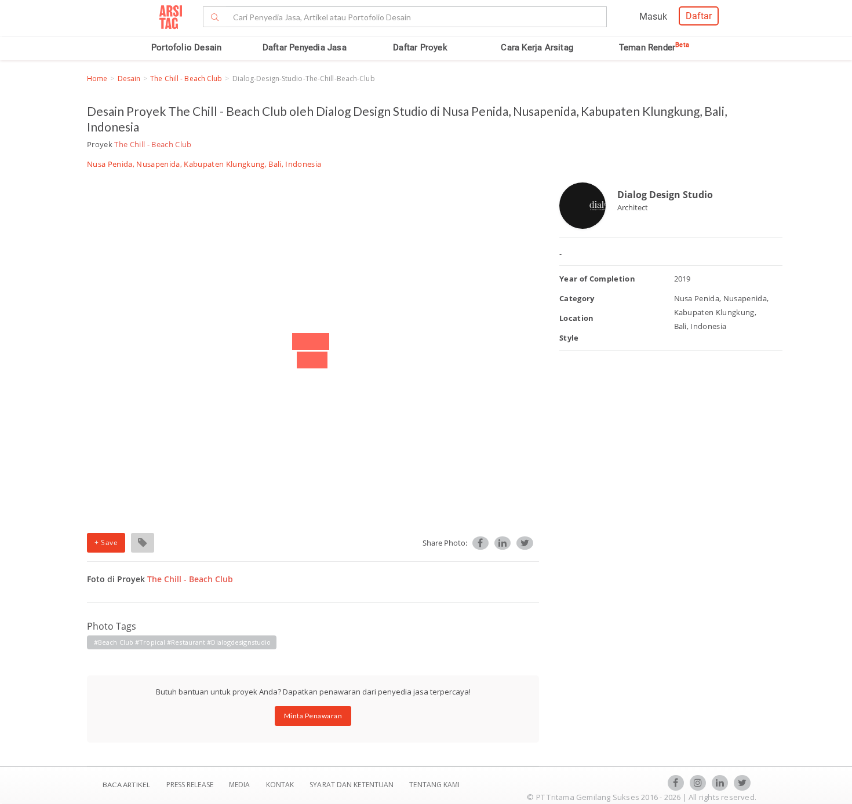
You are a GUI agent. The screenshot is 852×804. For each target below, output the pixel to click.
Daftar (699, 15)
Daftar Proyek (420, 47)
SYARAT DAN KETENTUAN (352, 785)
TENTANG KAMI (434, 785)
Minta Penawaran (313, 715)
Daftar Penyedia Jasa (305, 47)
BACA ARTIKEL (126, 784)
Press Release (189, 785)
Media (240, 785)
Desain (129, 78)
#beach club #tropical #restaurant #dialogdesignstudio (182, 642)
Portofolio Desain (186, 47)
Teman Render (654, 47)
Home (97, 78)
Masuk (653, 16)
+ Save (106, 542)
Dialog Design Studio (665, 194)
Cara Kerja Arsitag (537, 47)
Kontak (281, 785)
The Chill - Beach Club (186, 78)
